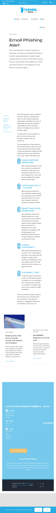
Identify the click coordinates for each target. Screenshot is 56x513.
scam (10, 127)
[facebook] (37, 483)
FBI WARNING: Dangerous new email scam (41, 337)
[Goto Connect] (43, 483)
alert (7, 124)
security (6, 129)
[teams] (43, 486)
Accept (38, 509)
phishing (6, 127)
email (5, 126)
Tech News (35, 331)
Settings (31, 509)
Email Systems (36, 330)
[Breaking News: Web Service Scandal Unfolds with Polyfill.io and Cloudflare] (14, 316)
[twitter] (40, 483)
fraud (8, 126)
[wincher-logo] (28, 409)
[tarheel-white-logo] (17, 389)
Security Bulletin (6, 120)
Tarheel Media (28, 483)
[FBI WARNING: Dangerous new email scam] (42, 316)
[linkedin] (40, 486)
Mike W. (7, 115)
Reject (46, 509)
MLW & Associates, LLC (22, 485)
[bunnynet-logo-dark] (28, 411)
